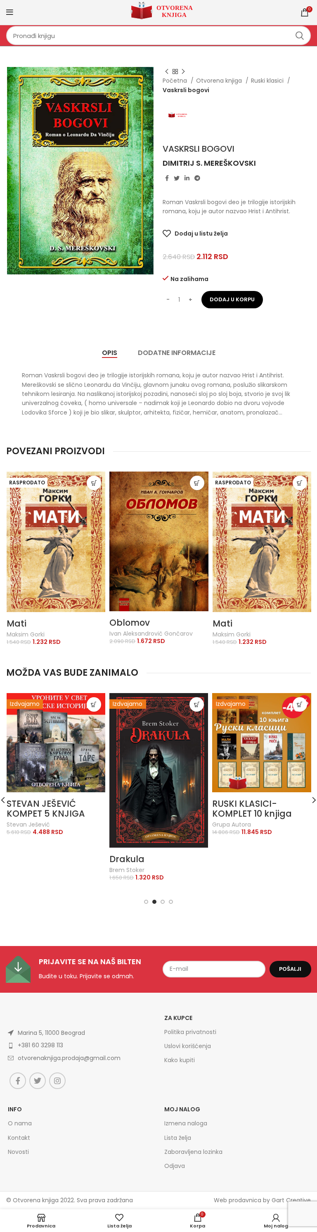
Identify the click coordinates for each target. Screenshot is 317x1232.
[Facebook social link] (167, 178)
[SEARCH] (299, 35)
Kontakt (19, 1138)
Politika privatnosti (190, 1032)
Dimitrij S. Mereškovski (209, 163)
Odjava (174, 1166)
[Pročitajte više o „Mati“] (94, 483)
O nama (20, 1123)
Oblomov (129, 623)
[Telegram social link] (197, 178)
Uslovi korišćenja (187, 1046)
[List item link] (68, 1058)
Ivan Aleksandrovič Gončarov (151, 633)
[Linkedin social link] (187, 178)
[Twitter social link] (176, 178)
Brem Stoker (126, 870)
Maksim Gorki (26, 634)
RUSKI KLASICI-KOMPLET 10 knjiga (252, 809)
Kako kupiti (179, 1060)
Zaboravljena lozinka (193, 1152)
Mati (16, 623)
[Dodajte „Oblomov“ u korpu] (197, 483)
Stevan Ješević (28, 824)
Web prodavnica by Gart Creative (262, 1200)
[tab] (109, 352)
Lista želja (177, 1138)
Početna (176, 80)
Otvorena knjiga (220, 80)
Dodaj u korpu (232, 299)
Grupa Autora (231, 824)
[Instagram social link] (57, 1080)
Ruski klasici (268, 80)
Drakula (126, 859)
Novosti (18, 1152)
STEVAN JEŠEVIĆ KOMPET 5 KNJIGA (46, 809)
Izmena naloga (185, 1123)
